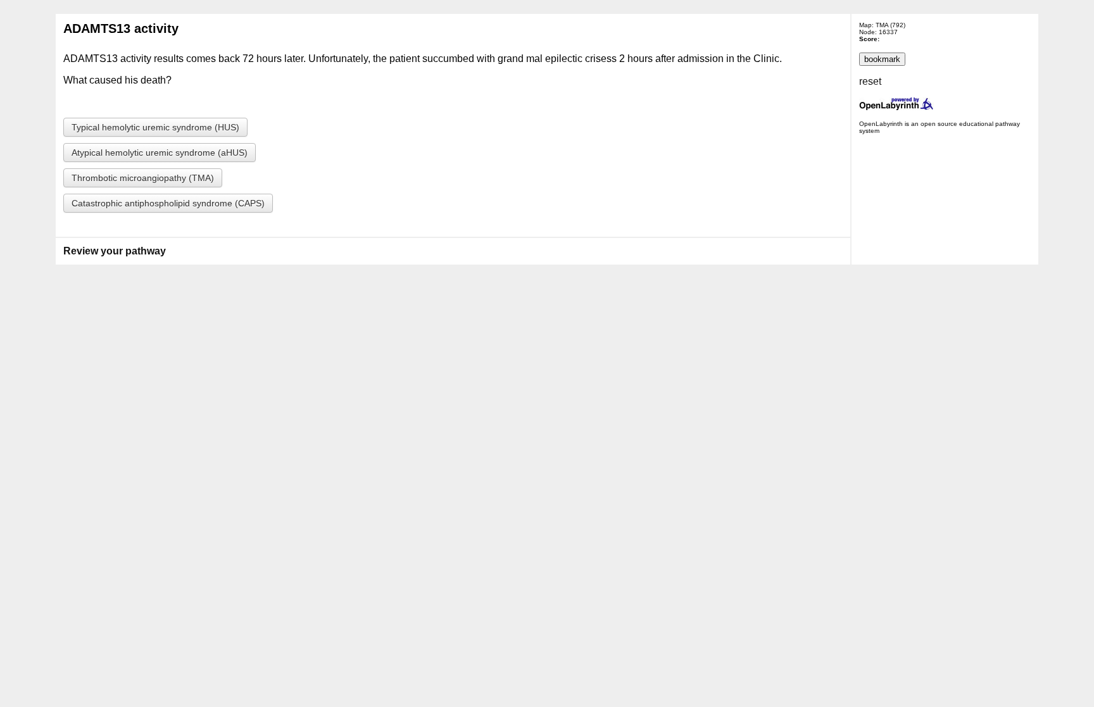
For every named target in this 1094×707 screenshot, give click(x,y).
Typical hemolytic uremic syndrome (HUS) (155, 127)
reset (870, 81)
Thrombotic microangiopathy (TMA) (143, 178)
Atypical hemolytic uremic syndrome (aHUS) (160, 152)
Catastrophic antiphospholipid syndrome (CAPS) (168, 203)
